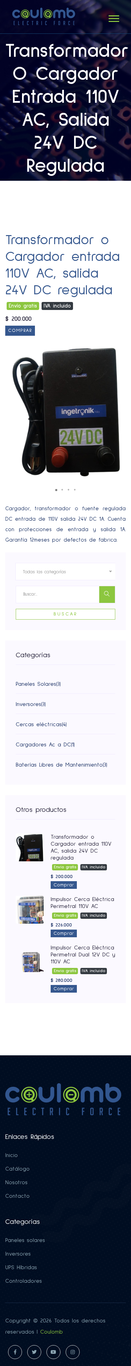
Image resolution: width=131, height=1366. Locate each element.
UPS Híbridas (21, 1267)
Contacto (17, 1196)
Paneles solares (25, 1240)
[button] (113, 17)
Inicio (11, 1155)
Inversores (18, 1254)
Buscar (65, 614)
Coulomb (51, 1332)
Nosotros (16, 1182)
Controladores (23, 1281)
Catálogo (17, 1169)
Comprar (20, 330)
